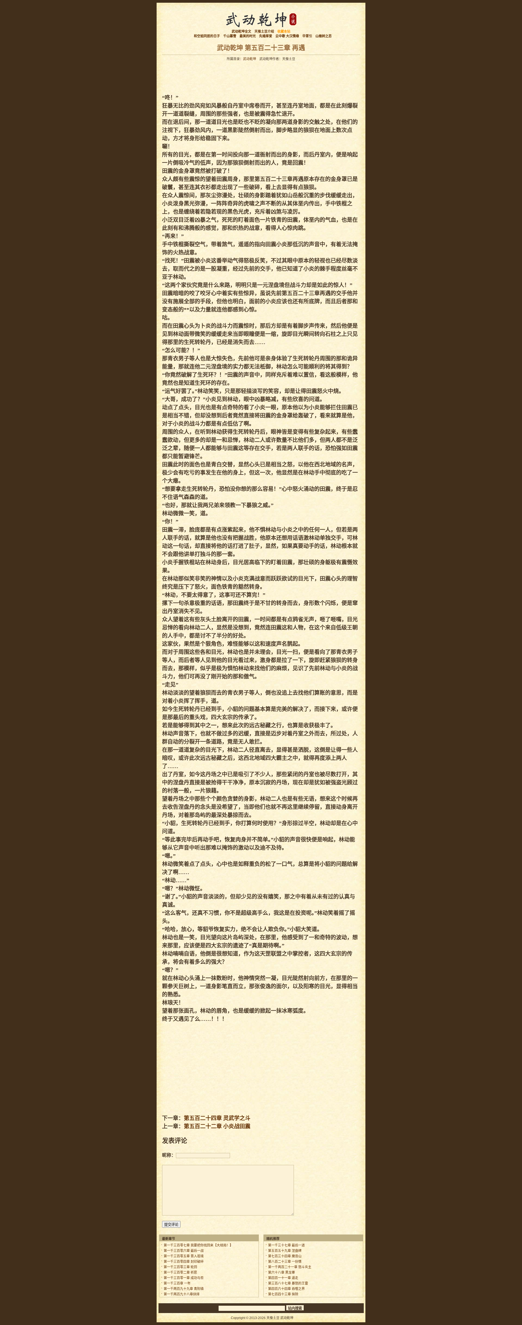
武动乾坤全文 (241, 31)
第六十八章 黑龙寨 (281, 1272)
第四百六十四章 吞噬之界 (286, 1289)
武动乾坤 (249, 59)
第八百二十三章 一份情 (285, 1262)
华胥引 (307, 36)
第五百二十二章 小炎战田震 (217, 1126)
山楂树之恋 (323, 36)
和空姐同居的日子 (207, 36)
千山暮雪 (229, 36)
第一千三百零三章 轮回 (180, 1267)
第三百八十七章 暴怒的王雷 (288, 1283)
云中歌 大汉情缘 (287, 36)
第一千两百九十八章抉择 (182, 1294)
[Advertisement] (261, 76)
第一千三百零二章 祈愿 (180, 1272)
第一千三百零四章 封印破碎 (184, 1262)
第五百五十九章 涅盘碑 (285, 1251)
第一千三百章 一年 (177, 1283)
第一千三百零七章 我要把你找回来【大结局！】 (198, 1245)
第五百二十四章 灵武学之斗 (217, 1118)
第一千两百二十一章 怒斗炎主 (289, 1267)
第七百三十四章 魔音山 (285, 1256)
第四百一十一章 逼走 (283, 1278)
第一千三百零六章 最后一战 (184, 1251)
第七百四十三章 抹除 (283, 1294)
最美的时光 (248, 36)
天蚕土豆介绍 (264, 31)
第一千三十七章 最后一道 (286, 1245)
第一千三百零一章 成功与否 (184, 1278)
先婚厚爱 (265, 36)
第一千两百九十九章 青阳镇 (184, 1289)
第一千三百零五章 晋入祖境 (184, 1256)
